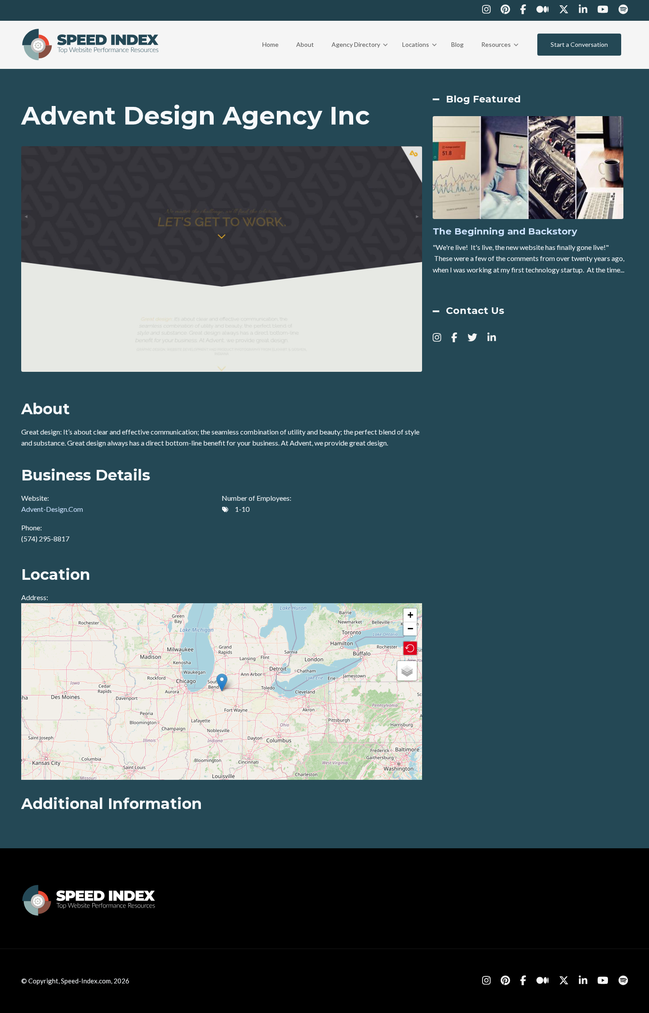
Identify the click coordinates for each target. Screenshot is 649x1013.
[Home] (91, 43)
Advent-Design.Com (52, 509)
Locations (419, 52)
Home (270, 44)
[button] (221, 682)
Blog (457, 44)
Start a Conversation (579, 44)
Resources (499, 52)
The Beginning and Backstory (505, 231)
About (305, 44)
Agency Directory (360, 52)
